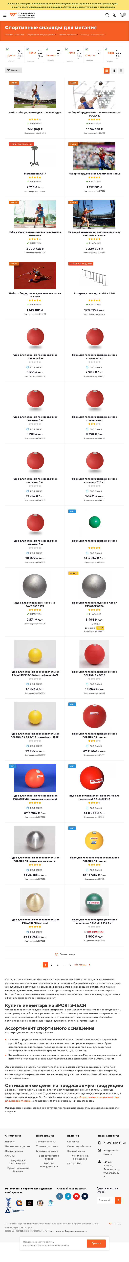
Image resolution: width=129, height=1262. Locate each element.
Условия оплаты (46, 1141)
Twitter (84, 1196)
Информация (45, 1135)
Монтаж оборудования (49, 1165)
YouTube (76, 1196)
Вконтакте (59, 1196)
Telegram (68, 1196)
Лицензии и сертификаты (18, 1162)
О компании (13, 1135)
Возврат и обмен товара (49, 1157)
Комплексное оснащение (80, 1157)
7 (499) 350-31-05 (114, 1142)
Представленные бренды (18, 1170)
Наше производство (17, 1146)
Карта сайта (74, 1163)
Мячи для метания (79, 53)
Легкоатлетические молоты (59, 52)
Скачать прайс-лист (79, 1146)
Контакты (73, 1141)
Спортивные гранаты (99, 52)
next (89, 964)
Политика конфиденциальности (67, 1230)
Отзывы (10, 1155)
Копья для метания (40, 53)
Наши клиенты (14, 1151)
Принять (96, 1243)
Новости (10, 1141)
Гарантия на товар (47, 1151)
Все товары (80, 964)
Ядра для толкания (118, 53)
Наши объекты (76, 1151)
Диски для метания (20, 53)
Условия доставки (47, 1146)
